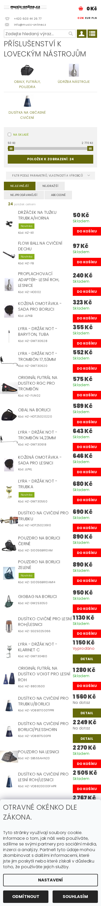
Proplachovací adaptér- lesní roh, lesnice (38, 279)
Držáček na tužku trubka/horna (37, 215)
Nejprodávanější (24, 195)
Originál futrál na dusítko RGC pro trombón (37, 383)
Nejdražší (50, 186)
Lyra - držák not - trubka (37, 484)
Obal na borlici (34, 410)
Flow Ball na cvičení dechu (40, 246)
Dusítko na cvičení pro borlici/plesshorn (43, 726)
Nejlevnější (19, 186)
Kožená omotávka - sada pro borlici (40, 306)
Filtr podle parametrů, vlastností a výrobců (48, 175)
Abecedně (58, 195)
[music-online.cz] (25, 6)
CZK (80, 18)
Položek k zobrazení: (50, 159)
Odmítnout (25, 897)
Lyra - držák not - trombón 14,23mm (37, 435)
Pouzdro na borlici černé (39, 541)
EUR (88, 18)
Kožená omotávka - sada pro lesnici (40, 460)
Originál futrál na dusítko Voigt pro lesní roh (44, 674)
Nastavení (50, 880)
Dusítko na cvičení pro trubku (43, 516)
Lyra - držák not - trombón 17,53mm (37, 356)
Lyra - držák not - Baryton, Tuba (37, 331)
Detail (87, 658)
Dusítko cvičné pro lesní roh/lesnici (45, 621)
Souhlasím (75, 897)
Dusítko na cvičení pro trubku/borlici (43, 701)
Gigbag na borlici (37, 597)
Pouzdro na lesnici (38, 752)
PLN (94, 18)
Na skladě (20, 135)
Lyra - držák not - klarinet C (37, 647)
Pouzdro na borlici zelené (39, 565)
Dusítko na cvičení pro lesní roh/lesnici (43, 777)
